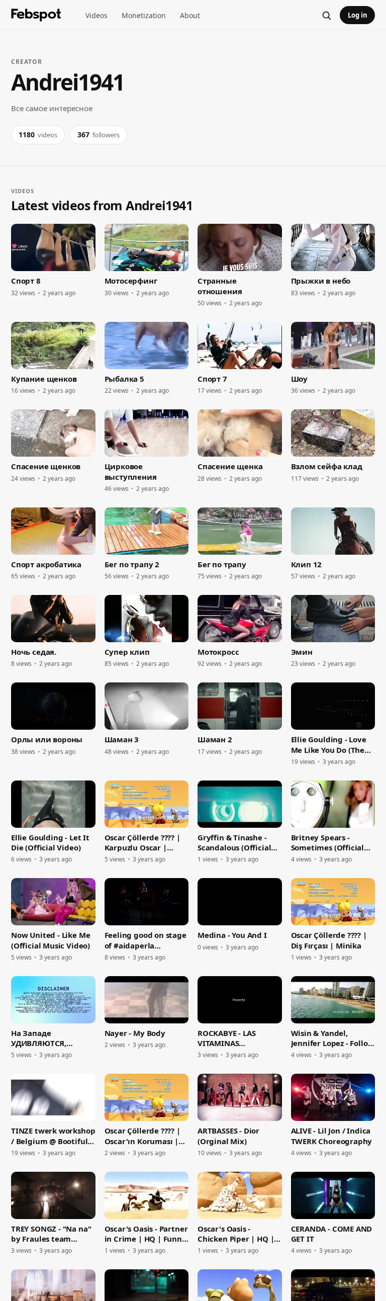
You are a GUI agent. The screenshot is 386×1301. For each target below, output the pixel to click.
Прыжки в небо (321, 281)
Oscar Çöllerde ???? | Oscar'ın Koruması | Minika (142, 1135)
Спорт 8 (26, 281)
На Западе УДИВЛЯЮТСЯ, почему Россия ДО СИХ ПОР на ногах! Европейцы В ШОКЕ (48, 1038)
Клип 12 (306, 564)
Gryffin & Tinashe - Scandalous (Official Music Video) (234, 842)
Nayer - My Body (135, 1033)
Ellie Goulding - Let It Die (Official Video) (50, 842)
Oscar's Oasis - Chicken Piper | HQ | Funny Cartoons (236, 1234)
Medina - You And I (232, 935)
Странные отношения (220, 286)
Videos (96, 15)
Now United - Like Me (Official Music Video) (50, 940)
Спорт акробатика (46, 564)
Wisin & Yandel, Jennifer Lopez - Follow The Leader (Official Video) (332, 1038)
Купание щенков (43, 379)
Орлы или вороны (46, 739)
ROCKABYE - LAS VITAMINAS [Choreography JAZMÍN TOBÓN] (227, 1038)
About (190, 15)
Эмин (302, 652)
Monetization (144, 15)
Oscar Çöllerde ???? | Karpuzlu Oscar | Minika (142, 842)
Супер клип (127, 652)
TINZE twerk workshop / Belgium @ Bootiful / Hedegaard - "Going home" (53, 1135)
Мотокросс (218, 652)
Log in (357, 15)
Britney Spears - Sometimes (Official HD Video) (327, 842)
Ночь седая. (33, 652)
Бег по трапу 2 (132, 564)
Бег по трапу (222, 564)
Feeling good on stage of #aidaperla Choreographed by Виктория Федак (145, 940)
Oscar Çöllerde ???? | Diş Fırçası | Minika (329, 940)
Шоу (299, 379)
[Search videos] (326, 15)
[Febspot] (36, 15)
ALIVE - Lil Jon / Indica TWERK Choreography (331, 1135)
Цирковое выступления (131, 471)
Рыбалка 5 (124, 379)
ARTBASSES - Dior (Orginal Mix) (228, 1135)
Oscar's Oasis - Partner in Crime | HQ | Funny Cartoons (146, 1234)
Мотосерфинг (131, 281)
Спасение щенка (230, 466)
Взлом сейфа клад (326, 466)
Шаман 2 (215, 739)
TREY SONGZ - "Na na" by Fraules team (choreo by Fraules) (51, 1234)
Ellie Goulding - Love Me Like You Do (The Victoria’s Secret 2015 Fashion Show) (330, 744)
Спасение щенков (45, 466)
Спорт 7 (212, 379)
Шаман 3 (122, 739)
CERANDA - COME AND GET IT (331, 1234)
